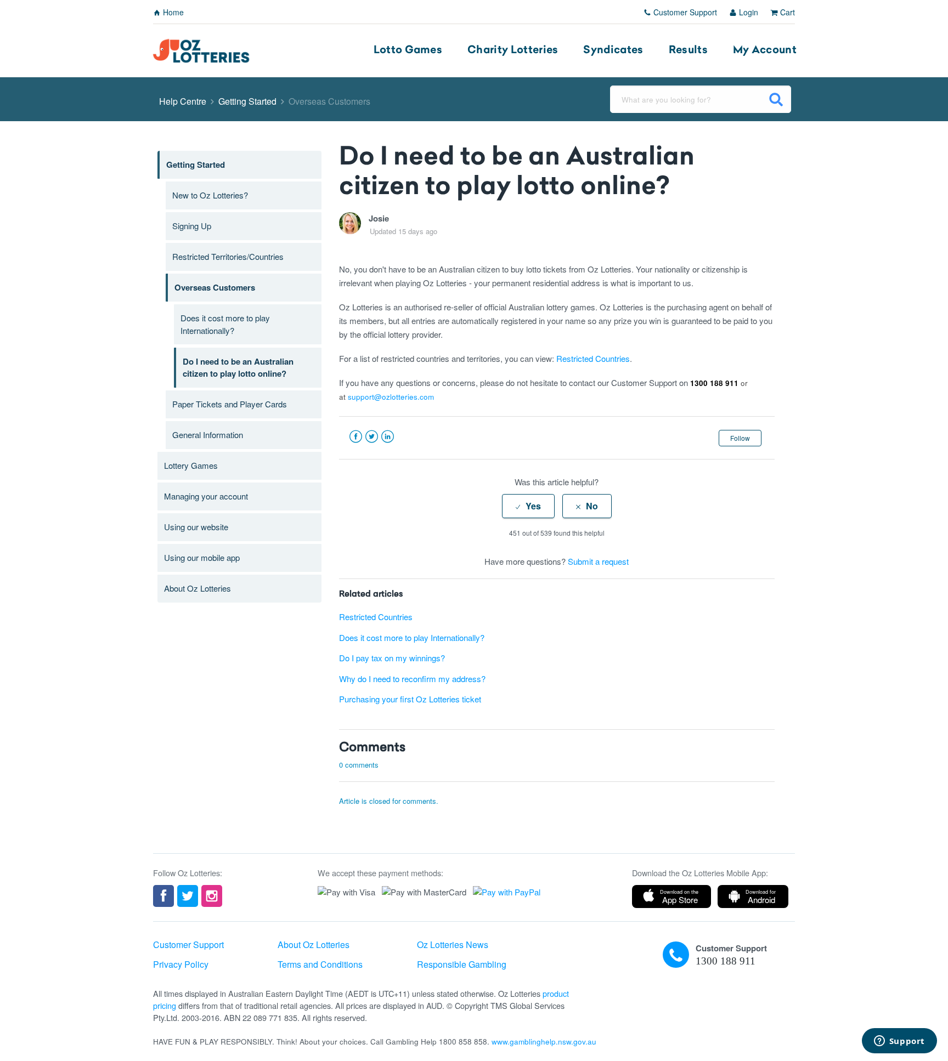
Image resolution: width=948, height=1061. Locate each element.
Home (172, 12)
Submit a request (598, 561)
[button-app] (671, 896)
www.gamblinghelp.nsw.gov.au (544, 1041)
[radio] (528, 506)
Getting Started (247, 101)
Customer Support (684, 12)
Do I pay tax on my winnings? (392, 657)
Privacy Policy (180, 964)
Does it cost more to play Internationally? (411, 637)
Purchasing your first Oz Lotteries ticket (410, 699)
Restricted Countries (593, 358)
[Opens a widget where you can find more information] (899, 1042)
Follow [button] (740, 437)
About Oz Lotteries (313, 944)
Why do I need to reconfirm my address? (412, 678)
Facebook (356, 437)
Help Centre (182, 101)
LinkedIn (387, 437)
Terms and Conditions (320, 964)
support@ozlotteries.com (391, 397)
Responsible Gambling (461, 964)
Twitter (372, 437)
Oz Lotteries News (452, 944)
